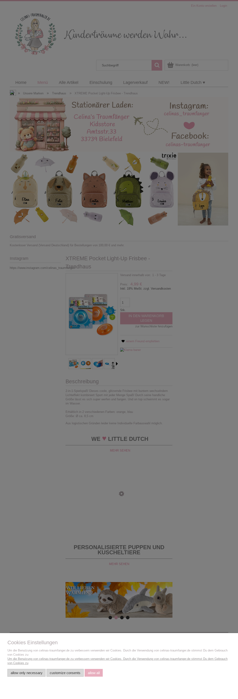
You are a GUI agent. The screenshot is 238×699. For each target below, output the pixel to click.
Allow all (94, 673)
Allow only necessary (27, 673)
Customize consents (65, 673)
